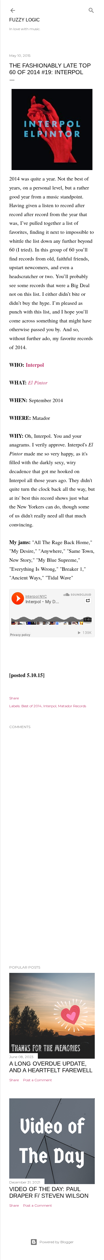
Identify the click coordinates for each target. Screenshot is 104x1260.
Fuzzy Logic (24, 19)
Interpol (35, 365)
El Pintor (37, 382)
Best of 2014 (31, 706)
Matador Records (72, 706)
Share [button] (14, 698)
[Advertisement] (52, 914)
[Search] (91, 9)
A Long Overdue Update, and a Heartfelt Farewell (50, 1066)
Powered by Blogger (57, 1242)
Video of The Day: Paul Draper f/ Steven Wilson (48, 1192)
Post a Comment (37, 1080)
